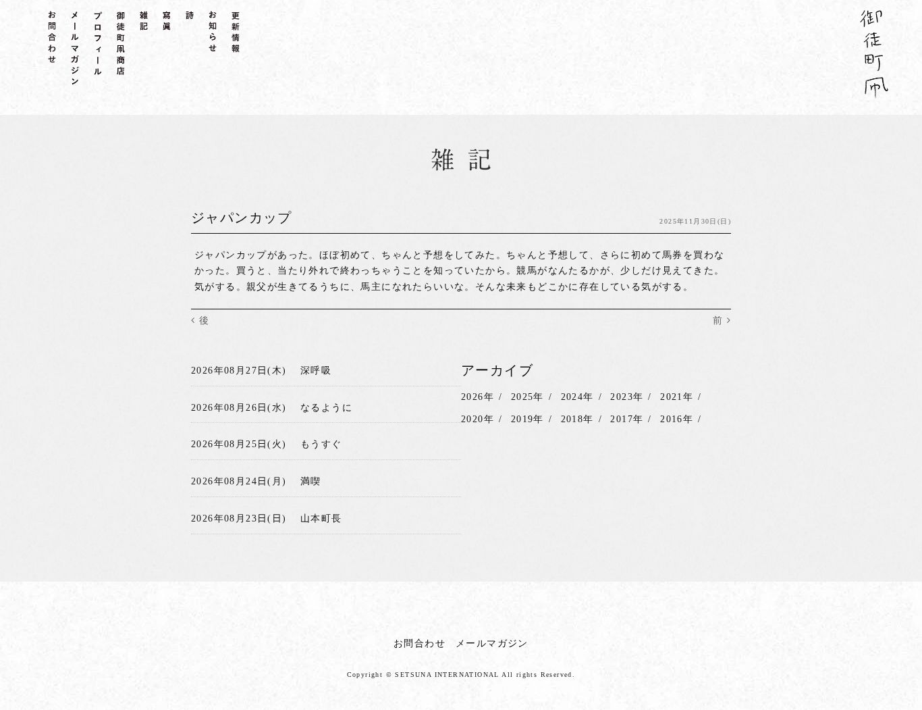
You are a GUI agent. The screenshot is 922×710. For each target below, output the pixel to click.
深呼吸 (315, 370)
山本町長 (321, 518)
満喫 (310, 481)
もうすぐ (321, 444)
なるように (326, 408)
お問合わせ (419, 643)
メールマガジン (492, 643)
